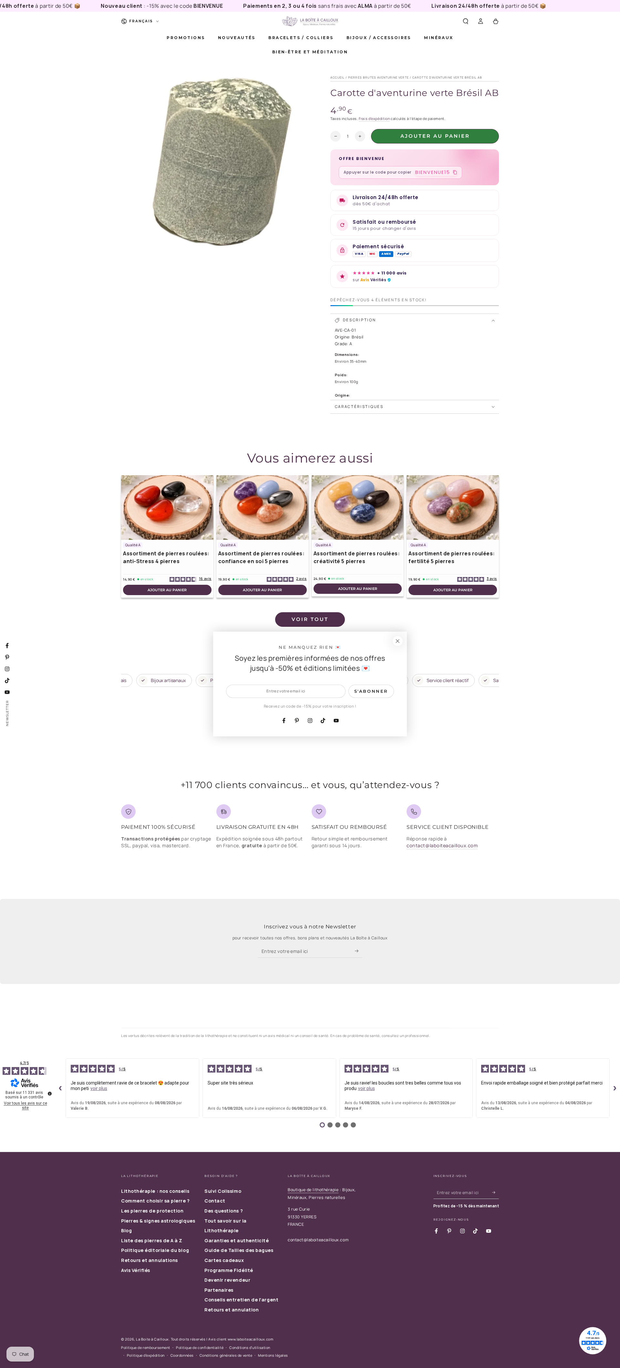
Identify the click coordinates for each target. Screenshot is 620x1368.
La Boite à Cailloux (152, 1339)
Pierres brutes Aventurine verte (378, 77)
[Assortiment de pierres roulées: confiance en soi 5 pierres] (262, 507)
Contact (214, 1201)
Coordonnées (182, 1355)
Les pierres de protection (152, 1211)
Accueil (337, 77)
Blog (126, 1230)
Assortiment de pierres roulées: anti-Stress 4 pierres (166, 557)
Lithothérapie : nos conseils (155, 1191)
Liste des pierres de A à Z (151, 1240)
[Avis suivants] (614, 1088)
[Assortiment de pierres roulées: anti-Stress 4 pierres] (167, 507)
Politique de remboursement (145, 1347)
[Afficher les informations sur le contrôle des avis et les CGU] (49, 1093)
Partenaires (218, 1290)
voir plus (98, 1088)
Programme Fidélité (228, 1270)
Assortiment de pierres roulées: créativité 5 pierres (357, 557)
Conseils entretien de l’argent (241, 1300)
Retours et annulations (149, 1260)
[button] (465, 21)
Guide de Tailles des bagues (239, 1250)
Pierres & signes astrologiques (158, 1221)
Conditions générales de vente (226, 1355)
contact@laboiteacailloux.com (442, 845)
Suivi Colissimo (222, 1191)
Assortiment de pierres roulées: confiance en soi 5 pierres (261, 557)
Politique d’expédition (146, 1355)
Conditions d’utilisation (249, 1347)
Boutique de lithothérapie (313, 1189)
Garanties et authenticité (236, 1240)
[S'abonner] (358, 951)
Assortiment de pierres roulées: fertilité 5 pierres (451, 557)
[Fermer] (397, 641)
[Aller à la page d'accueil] (310, 21)
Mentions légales (273, 1355)
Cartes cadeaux (224, 1260)
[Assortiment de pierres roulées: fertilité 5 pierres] (453, 507)
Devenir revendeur (227, 1280)
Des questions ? (223, 1211)
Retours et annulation (231, 1310)
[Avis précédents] (60, 1088)
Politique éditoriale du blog (155, 1250)
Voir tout (310, 619)
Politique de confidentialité (199, 1347)
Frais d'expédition (374, 118)
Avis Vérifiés (135, 1270)
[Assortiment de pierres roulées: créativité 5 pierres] (358, 507)
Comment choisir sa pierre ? (155, 1201)
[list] (310, 829)
